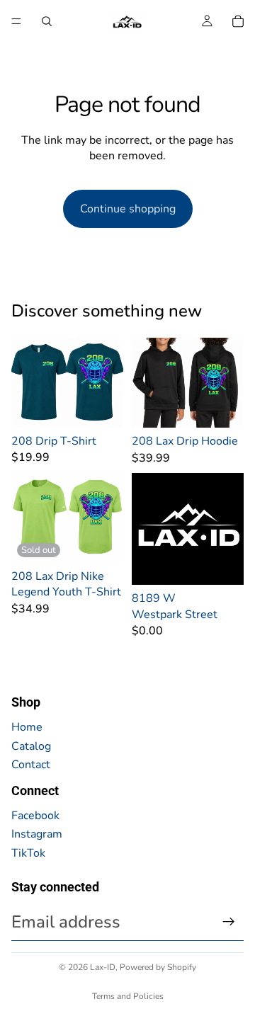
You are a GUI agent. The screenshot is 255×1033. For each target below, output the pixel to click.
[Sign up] (229, 922)
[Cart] (238, 21)
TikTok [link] (28, 853)
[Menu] (16, 21)
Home (26, 727)
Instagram (36, 834)
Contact (30, 764)
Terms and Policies (128, 996)
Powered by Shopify (158, 967)
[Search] (46, 21)
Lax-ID (102, 967)
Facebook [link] (35, 815)
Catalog (31, 746)
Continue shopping (128, 209)
